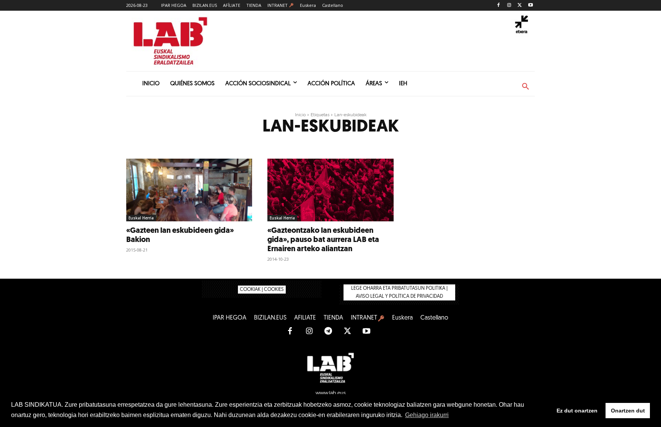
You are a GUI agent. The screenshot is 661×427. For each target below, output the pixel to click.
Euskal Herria (141, 218)
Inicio (300, 114)
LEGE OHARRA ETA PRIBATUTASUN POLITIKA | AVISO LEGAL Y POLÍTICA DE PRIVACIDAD (399, 292)
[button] (525, 87)
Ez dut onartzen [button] (577, 411)
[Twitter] (519, 5)
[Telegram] (328, 331)
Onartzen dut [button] (628, 411)
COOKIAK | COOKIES (262, 289)
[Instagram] (509, 5)
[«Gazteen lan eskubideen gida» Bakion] (189, 190)
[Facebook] (498, 5)
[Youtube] (530, 5)
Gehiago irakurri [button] (427, 415)
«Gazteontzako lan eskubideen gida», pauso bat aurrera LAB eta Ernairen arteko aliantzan (323, 240)
